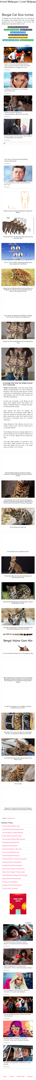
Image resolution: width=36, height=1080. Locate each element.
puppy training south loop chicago (18, 37)
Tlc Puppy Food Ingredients (9, 882)
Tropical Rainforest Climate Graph (11, 878)
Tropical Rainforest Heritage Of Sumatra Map (14, 875)
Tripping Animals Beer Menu (10, 846)
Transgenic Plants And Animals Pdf (11, 885)
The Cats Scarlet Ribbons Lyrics (11, 826)
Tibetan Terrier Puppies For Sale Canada (13, 872)
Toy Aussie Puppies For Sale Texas (12, 849)
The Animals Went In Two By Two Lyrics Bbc (14, 859)
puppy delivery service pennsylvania (18, 27)
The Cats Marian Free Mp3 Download (12, 832)
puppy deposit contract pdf (11, 30)
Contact (12, 1076)
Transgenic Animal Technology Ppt (11, 862)
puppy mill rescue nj (26, 30)
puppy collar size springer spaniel (18, 35)
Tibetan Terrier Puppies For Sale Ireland (13, 869)
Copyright (30, 1076)
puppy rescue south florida (18, 32)
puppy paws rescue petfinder (11, 40)
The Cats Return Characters (10, 888)
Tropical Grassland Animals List (10, 855)
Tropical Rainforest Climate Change (12, 836)
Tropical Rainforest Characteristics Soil (12, 829)
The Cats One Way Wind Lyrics (10, 852)
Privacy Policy (20, 1076)
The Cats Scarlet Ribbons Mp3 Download (13, 839)
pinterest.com (11, 818)
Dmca (5, 1076)
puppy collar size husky (26, 40)
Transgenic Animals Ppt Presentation (12, 865)
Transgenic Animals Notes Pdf (10, 842)
